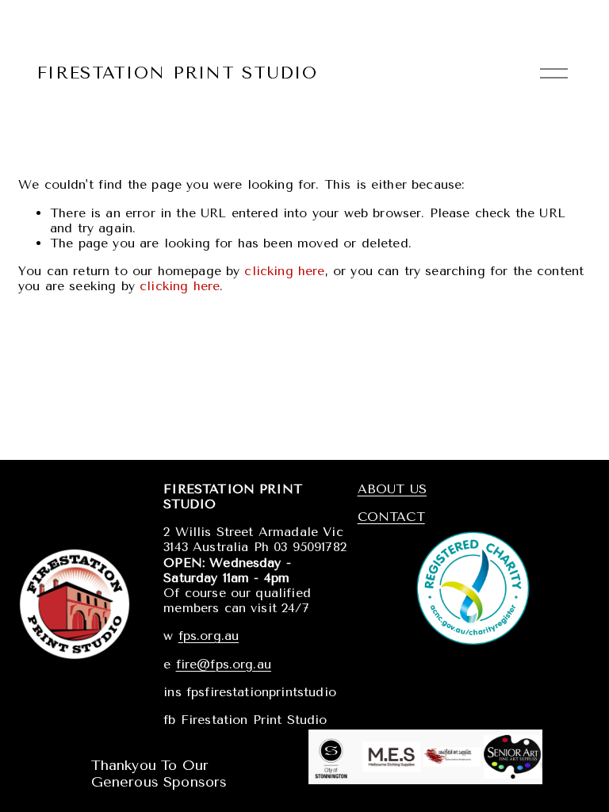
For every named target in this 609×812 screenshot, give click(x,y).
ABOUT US (392, 488)
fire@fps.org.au (223, 664)
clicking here (284, 270)
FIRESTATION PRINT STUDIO (176, 72)
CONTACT (391, 516)
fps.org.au (208, 635)
